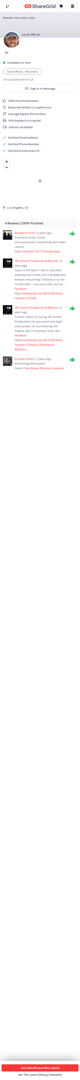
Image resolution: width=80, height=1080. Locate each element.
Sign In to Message (42, 88)
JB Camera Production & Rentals (37, 261)
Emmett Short (25, 359)
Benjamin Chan (25, 233)
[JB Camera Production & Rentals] (7, 263)
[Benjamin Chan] (7, 235)
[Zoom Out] (7, 167)
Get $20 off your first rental (40, 1068)
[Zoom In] (7, 161)
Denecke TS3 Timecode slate (41, 251)
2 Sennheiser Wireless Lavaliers (43, 368)
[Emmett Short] (7, 361)
